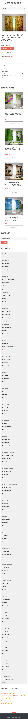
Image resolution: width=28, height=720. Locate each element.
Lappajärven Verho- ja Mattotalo (9, 695)
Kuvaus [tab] (4, 62)
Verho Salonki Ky (5, 700)
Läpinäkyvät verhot (10, 53)
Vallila (2, 698)
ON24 (10, 45)
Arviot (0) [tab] (4, 65)
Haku (4, 242)
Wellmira (10, 56)
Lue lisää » (20, 77)
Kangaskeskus (4, 693)
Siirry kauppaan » (8, 48)
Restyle (3, 703)
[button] (24, 15)
